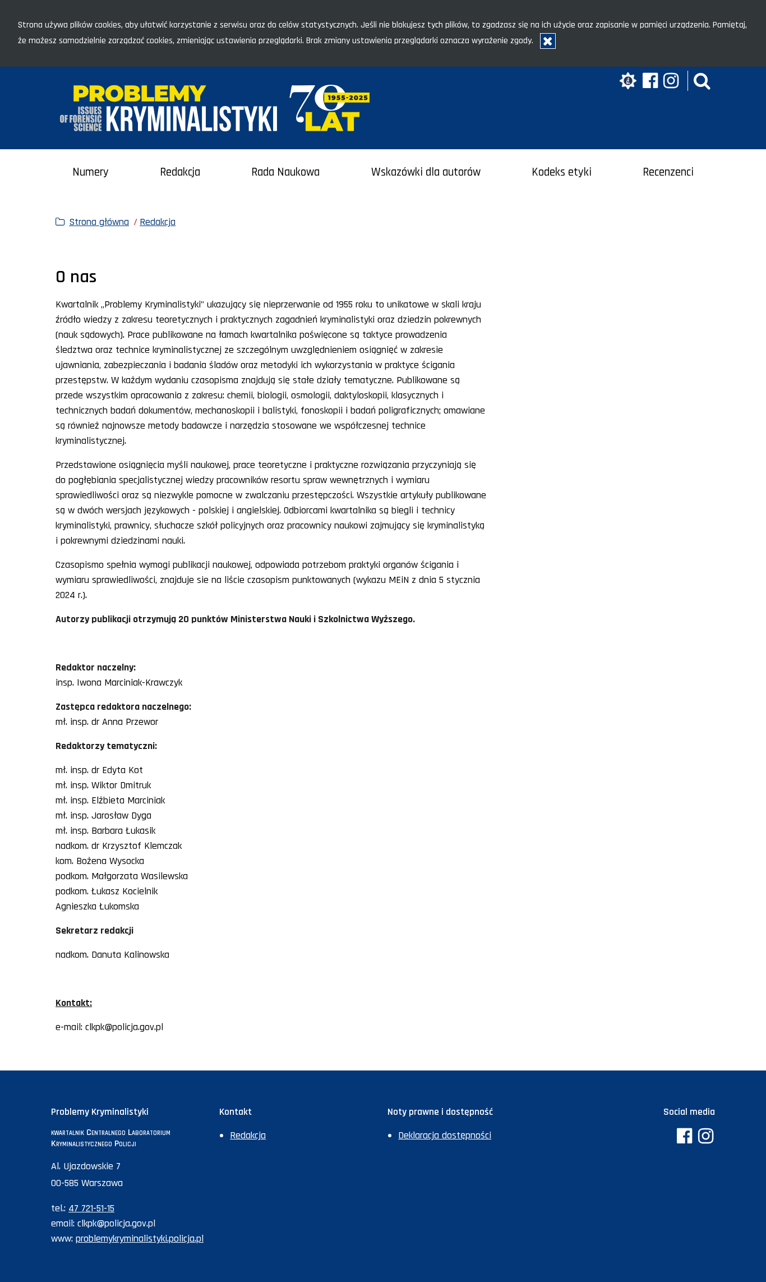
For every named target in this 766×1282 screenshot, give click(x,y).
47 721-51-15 (91, 1208)
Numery (90, 172)
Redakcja (180, 172)
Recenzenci (668, 172)
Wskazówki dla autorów (426, 172)
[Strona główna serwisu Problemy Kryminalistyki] (215, 108)
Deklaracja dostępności (444, 1135)
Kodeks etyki (562, 172)
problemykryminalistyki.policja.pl (140, 1238)
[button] (702, 81)
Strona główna (99, 221)
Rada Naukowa (285, 172)
